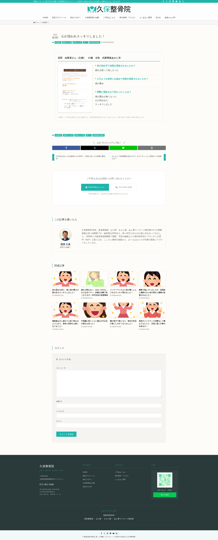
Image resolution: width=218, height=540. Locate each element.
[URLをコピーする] (152, 148)
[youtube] (176, 1)
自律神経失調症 (95, 42)
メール (60, 411)
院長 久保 (65, 244)
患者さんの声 (67, 42)
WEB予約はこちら (96, 187)
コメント (61, 368)
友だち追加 (165, 495)
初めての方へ (87, 479)
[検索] (183, 1)
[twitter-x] (166, 1)
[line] (173, 1)
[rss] (179, 1)
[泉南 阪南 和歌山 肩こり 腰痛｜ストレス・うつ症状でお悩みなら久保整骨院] (109, 9)
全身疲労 (58, 42)
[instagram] (170, 1)
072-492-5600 (125, 187)
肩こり (86, 42)
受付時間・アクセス (122, 476)
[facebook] (163, 1)
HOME (85, 472)
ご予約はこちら (120, 472)
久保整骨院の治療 (89, 483)
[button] (66, 148)
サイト (59, 421)
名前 (59, 401)
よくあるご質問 (120, 479)
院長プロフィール (89, 476)
